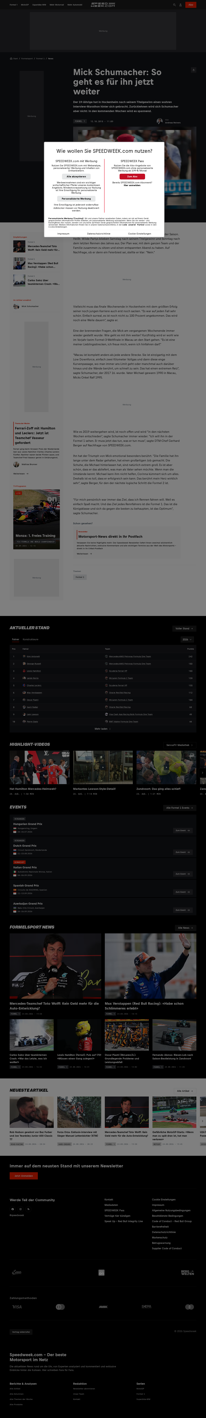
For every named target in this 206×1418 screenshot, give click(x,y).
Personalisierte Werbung (76, 198)
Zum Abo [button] (132, 176)
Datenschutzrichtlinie (98, 233)
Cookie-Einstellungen (139, 233)
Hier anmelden (132, 185)
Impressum (63, 233)
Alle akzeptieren (76, 176)
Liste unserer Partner (133, 225)
